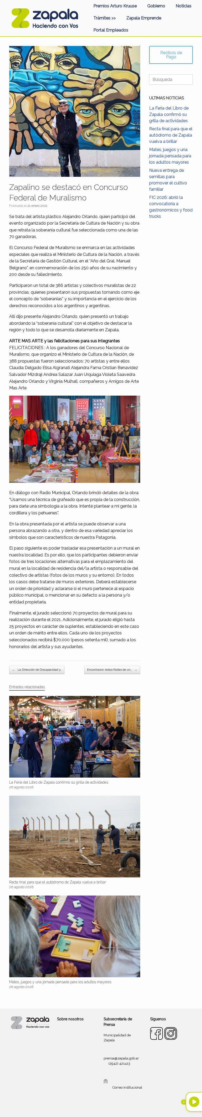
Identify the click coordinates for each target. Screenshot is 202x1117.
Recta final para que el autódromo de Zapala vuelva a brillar (170, 135)
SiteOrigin (107, 1107)
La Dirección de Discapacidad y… (37, 669)
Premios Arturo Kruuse (115, 5)
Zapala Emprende (143, 17)
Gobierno (156, 5)
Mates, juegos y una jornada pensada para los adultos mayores (170, 156)
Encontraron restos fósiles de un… (112, 669)
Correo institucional (127, 1087)
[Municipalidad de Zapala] (44, 18)
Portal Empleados (110, 30)
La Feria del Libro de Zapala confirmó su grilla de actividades (169, 114)
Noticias (183, 5)
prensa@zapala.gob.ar (121, 1058)
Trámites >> (104, 17)
